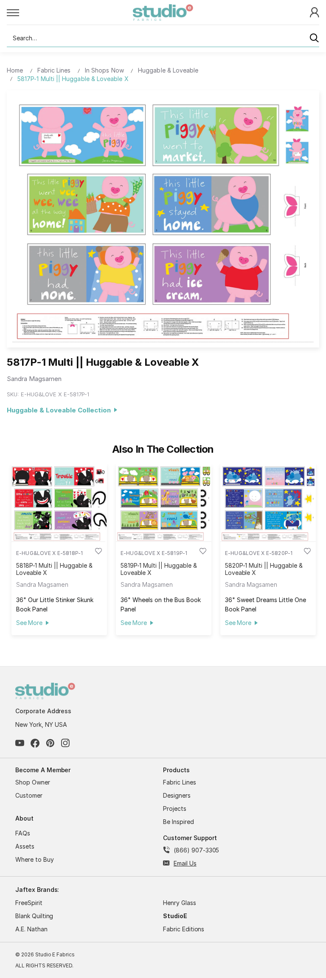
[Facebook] (35, 743)
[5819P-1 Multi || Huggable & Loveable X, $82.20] (163, 503)
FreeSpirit (28, 902)
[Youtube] (19, 743)
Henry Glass (179, 902)
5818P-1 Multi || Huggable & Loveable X (54, 569)
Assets (24, 846)
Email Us (185, 863)
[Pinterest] (50, 743)
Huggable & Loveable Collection (60, 410)
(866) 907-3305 (196, 850)
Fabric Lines (179, 782)
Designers (177, 795)
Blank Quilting (34, 915)
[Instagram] (65, 743)
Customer (28, 795)
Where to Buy (34, 859)
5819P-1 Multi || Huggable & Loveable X (159, 569)
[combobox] (163, 38)
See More (29, 622)
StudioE (175, 915)
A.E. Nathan (31, 929)
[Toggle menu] (70, 12)
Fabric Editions (183, 929)
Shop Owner (32, 782)
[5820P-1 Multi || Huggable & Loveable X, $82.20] (268, 503)
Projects (174, 808)
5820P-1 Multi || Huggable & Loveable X (264, 569)
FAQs (22, 833)
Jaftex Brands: (37, 889)
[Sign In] (314, 11)
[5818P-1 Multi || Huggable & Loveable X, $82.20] (59, 503)
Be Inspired (178, 821)
